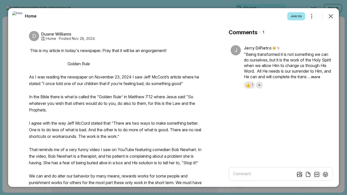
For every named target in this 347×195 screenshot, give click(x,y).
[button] (249, 85)
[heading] (31, 16)
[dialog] (173, 97)
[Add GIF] (317, 174)
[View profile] (17, 16)
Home (51, 39)
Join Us (296, 16)
